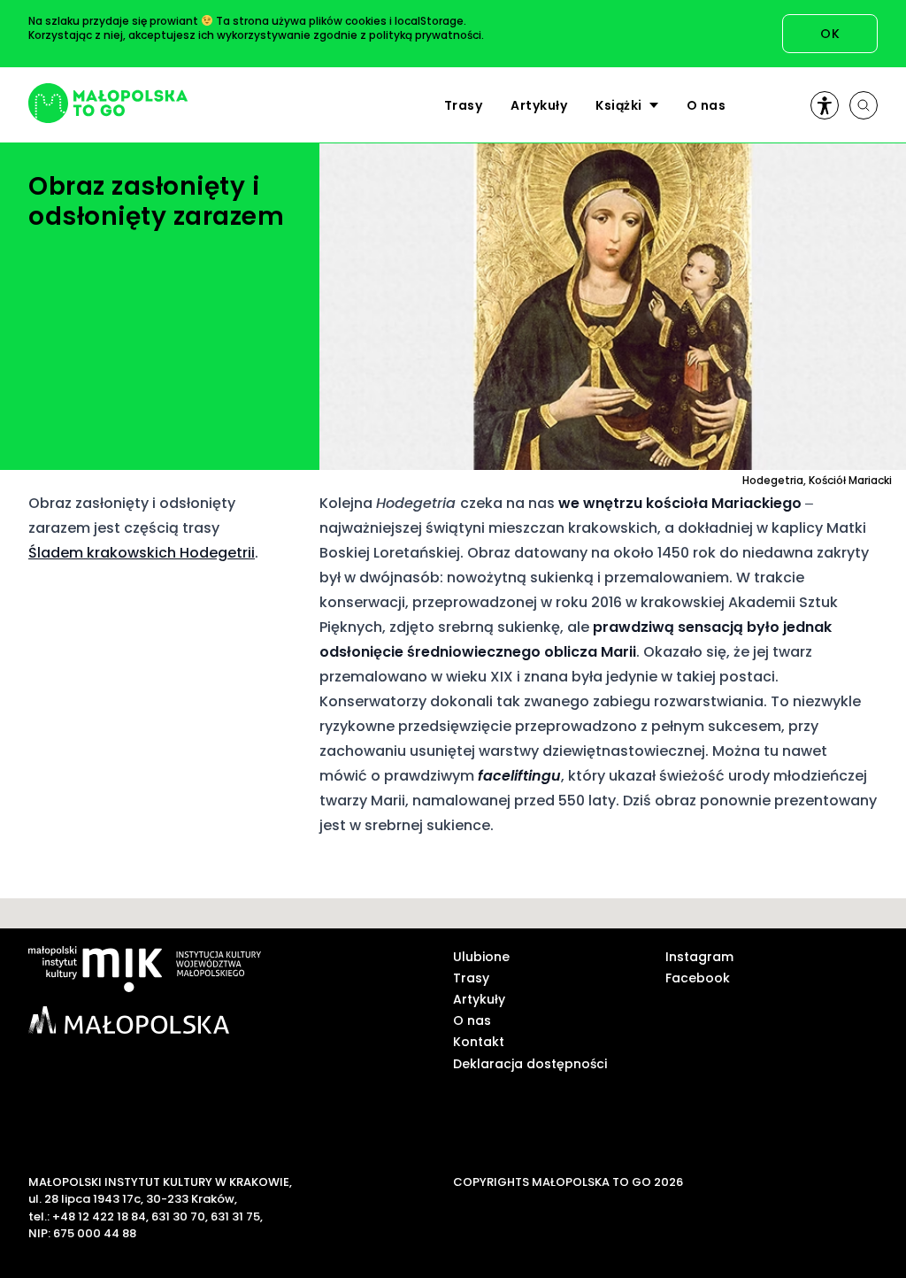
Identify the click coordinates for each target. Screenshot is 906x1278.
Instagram (699, 957)
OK (830, 33)
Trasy (463, 105)
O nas (706, 105)
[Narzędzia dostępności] (824, 105)
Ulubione (481, 957)
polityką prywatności (425, 34)
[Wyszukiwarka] (863, 105)
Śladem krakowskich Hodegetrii (141, 553)
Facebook (697, 978)
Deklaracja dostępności (530, 1064)
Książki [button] (618, 105)
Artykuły (539, 105)
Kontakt (478, 1042)
